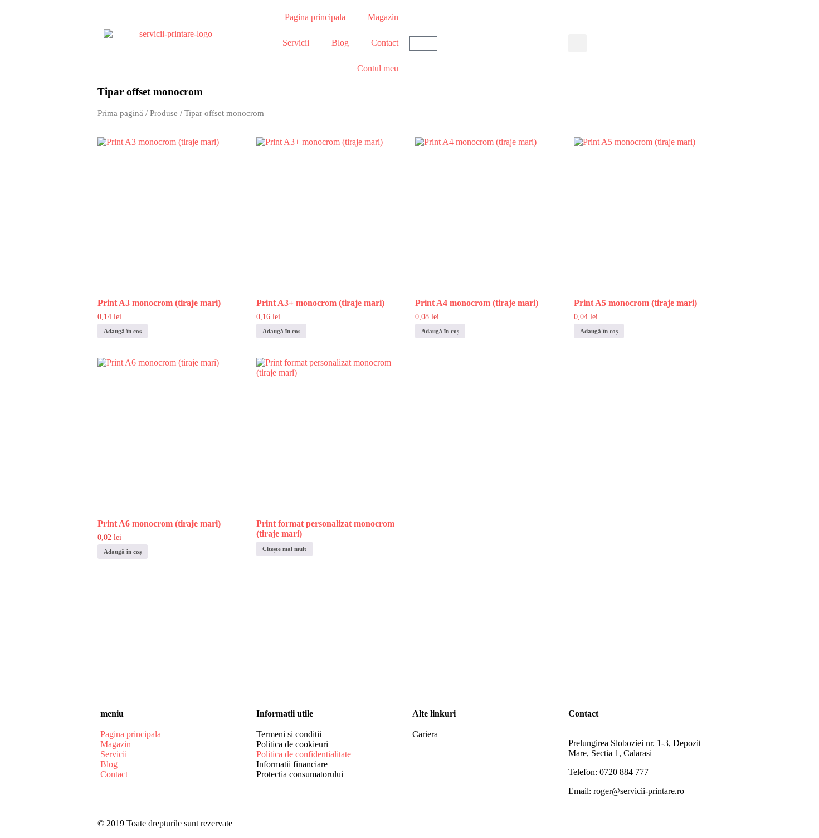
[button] (577, 43)
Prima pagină (120, 113)
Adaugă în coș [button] (123, 331)
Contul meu (377, 68)
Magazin (383, 17)
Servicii (295, 42)
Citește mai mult (284, 548)
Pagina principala (315, 17)
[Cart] (423, 43)
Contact (384, 42)
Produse (164, 113)
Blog (340, 42)
